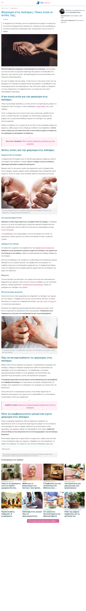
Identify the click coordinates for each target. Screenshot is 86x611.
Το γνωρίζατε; (14, 8)
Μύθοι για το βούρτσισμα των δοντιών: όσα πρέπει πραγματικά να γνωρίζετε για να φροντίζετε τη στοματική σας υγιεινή (32, 486)
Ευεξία (24, 481)
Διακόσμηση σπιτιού (7, 481)
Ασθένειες (25, 510)
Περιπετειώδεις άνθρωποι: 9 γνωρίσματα (7, 514)
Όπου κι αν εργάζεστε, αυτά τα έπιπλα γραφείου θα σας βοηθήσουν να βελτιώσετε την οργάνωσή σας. (11, 486)
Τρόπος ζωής (4, 8)
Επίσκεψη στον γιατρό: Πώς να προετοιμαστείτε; (32, 514)
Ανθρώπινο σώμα (69, 481)
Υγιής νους (4, 510)
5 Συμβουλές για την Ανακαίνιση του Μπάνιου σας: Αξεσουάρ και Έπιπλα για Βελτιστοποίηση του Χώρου (52, 486)
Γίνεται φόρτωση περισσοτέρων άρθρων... (43, 521)
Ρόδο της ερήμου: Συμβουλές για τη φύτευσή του (72, 514)
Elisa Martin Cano (75, 12)
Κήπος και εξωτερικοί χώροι (72, 510)
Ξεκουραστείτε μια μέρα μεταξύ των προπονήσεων (72, 486)
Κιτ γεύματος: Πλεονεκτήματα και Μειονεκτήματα (51, 514)
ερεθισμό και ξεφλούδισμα (32, 285)
